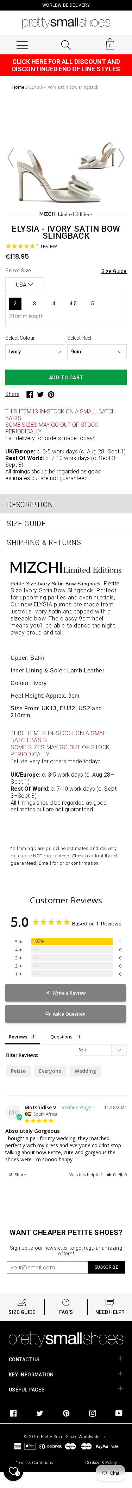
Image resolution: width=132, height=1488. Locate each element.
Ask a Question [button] (69, 1014)
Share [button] (20, 1175)
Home (18, 87)
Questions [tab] (61, 1037)
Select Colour (20, 338)
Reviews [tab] (18, 1037)
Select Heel (79, 338)
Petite (18, 1071)
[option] (66, 158)
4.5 (73, 303)
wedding (85, 1071)
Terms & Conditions (34, 1462)
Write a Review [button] (69, 993)
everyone (50, 1071)
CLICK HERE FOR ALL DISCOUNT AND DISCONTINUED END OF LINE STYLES (66, 65)
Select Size (18, 270)
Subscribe (106, 1267)
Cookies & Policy (101, 1462)
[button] (111, 1175)
